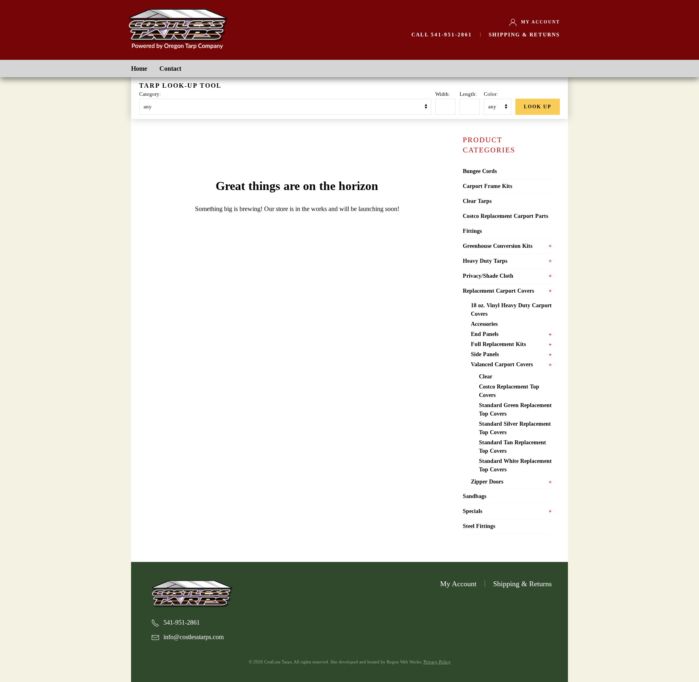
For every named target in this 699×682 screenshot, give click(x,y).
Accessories (484, 324)
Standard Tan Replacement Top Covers (512, 446)
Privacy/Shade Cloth (488, 276)
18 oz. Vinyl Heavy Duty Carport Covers (511, 309)
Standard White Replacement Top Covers (515, 465)
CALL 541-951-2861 (441, 35)
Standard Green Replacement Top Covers (515, 409)
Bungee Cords (480, 171)
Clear (485, 377)
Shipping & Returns (524, 35)
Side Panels (485, 354)
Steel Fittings (479, 526)
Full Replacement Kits (498, 344)
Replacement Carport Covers (498, 291)
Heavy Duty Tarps (485, 261)
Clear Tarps (477, 201)
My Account (540, 21)
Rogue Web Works (404, 661)
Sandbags (474, 496)
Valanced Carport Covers (502, 364)
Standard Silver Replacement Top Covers (515, 428)
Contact (170, 68)
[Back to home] (177, 27)
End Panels (484, 334)
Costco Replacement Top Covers (509, 391)
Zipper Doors (487, 482)
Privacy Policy (437, 661)
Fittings (472, 231)
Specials (472, 511)
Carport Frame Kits (487, 186)
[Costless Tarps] (191, 592)
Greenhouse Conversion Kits (497, 246)
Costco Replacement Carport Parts (505, 216)
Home (139, 68)
